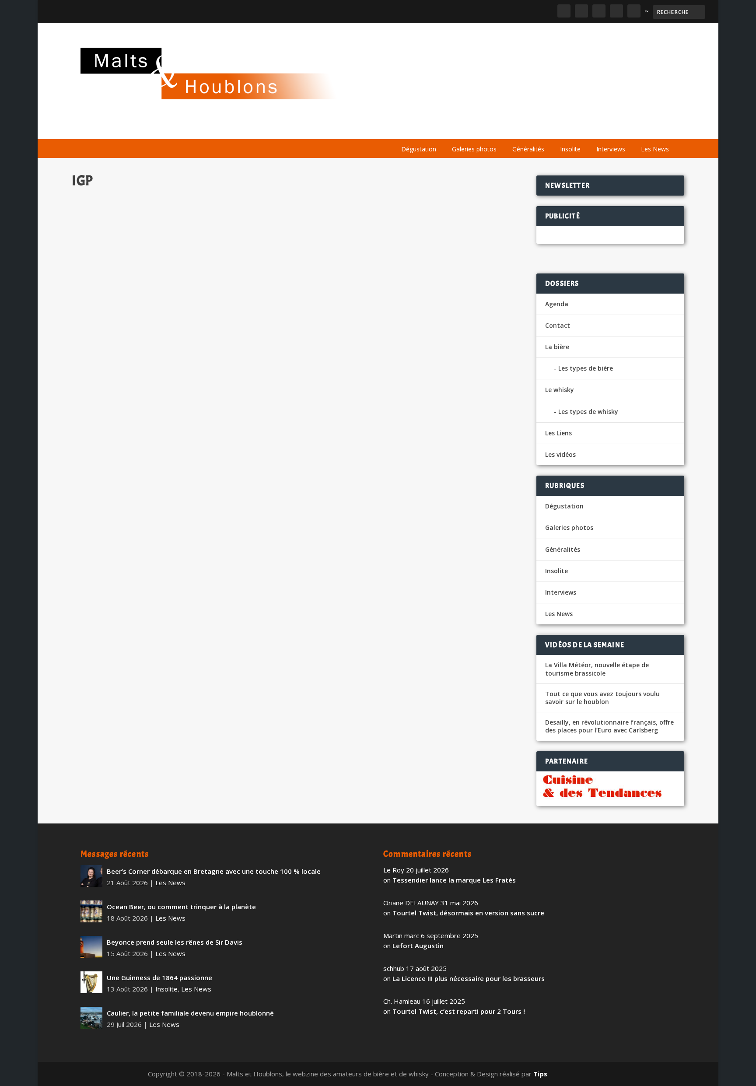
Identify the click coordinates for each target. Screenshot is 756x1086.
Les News (655, 149)
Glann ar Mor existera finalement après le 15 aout (168, 500)
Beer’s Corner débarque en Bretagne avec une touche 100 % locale (214, 871)
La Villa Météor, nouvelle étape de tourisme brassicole (597, 669)
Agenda (550, 128)
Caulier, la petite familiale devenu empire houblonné (190, 1013)
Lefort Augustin (418, 945)
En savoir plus (375, 463)
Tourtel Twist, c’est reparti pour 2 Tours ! (458, 1011)
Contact (557, 325)
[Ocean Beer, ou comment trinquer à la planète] (91, 911)
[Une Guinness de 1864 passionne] (91, 982)
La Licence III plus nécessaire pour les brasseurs (468, 978)
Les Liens (637, 128)
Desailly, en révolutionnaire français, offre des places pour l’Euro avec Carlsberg (609, 726)
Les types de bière (585, 368)
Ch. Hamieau (106, 429)
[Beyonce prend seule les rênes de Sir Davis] (91, 947)
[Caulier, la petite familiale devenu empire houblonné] (91, 1018)
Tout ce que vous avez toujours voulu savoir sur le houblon (602, 698)
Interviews (610, 149)
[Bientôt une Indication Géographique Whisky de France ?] (246, 297)
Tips (540, 1073)
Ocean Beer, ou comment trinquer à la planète (181, 906)
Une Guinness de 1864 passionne (159, 977)
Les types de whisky (588, 411)
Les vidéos (593, 128)
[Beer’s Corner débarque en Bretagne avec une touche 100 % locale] (91, 876)
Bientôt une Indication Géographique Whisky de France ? (183, 415)
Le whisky (500, 128)
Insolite (570, 149)
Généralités (528, 149)
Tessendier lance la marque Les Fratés (454, 880)
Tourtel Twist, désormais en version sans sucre (468, 912)
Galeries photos (474, 149)
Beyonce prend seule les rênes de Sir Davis (174, 942)
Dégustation (418, 149)
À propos (409, 128)
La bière (451, 128)
